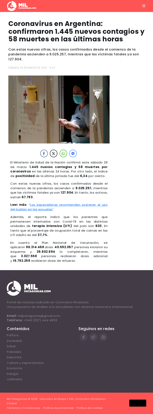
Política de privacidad (58, 408)
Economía (14, 368)
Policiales (14, 352)
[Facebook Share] (44, 153)
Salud (11, 346)
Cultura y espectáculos (25, 363)
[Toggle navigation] (144, 6)
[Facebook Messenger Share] (73, 153)
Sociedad (14, 341)
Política (13, 335)
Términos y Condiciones (23, 408)
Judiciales (14, 379)
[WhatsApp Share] (63, 153)
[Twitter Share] (53, 153)
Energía (13, 374)
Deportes (14, 357)
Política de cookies (89, 408)
